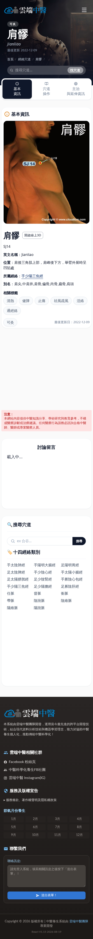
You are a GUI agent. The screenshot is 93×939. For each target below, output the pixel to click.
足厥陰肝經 (70, 586)
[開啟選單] (84, 10)
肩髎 (38, 59)
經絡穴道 (24, 59)
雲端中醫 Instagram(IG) (27, 778)
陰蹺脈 (39, 600)
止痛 (41, 300)
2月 (35, 819)
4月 (79, 819)
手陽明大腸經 (45, 564)
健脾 (26, 300)
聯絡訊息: (14, 861)
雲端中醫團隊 (78, 921)
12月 (79, 835)
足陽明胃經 (70, 564)
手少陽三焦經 (32, 275)
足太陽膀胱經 (18, 579)
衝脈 (64, 593)
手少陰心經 (43, 572)
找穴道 (75, 70)
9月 (13, 835)
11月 (57, 835)
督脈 (37, 593)
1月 (13, 819)
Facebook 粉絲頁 (22, 762)
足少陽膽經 (43, 586)
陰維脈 (66, 600)
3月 (57, 819)
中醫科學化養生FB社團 (27, 770)
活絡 (80, 300)
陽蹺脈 (39, 607)
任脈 (10, 593)
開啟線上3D (32, 235)
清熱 (10, 300)
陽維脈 (12, 607)
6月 (35, 827)
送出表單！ (49, 895)
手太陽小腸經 (72, 572)
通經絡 (12, 310)
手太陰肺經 (16, 564)
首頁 (10, 59)
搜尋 (79, 541)
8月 (79, 827)
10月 (35, 835)
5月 (13, 827)
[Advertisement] (46, 369)
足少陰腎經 (43, 579)
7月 (57, 827)
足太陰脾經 (16, 572)
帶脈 (10, 600)
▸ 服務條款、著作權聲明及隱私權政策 (30, 800)
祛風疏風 (61, 300)
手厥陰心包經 (72, 579)
